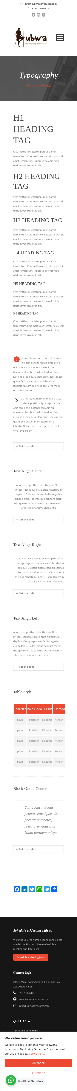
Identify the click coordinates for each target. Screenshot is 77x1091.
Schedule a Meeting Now (30, 957)
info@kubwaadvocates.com (40, 3)
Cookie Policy (37, 1053)
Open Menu (60, 37)
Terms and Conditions (25, 1030)
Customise (38, 1073)
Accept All (38, 1063)
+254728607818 (40, 8)
